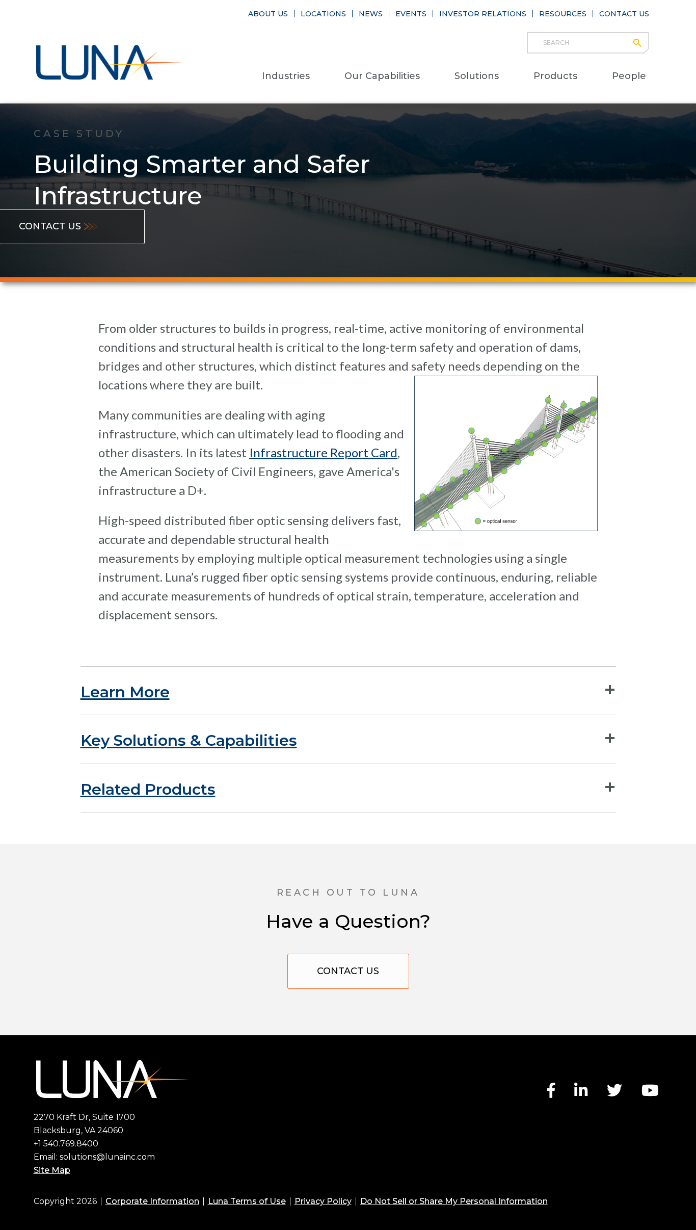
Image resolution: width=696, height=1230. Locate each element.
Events (410, 13)
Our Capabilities (382, 76)
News (371, 13)
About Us (268, 13)
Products (555, 76)
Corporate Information (152, 1201)
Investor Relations (482, 13)
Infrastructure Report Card (323, 452)
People (629, 76)
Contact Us (624, 13)
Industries (286, 76)
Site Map (52, 1170)
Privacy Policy (323, 1201)
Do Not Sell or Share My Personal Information (454, 1201)
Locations (323, 13)
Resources (562, 13)
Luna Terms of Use (247, 1201)
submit (642, 43)
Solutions (476, 76)
